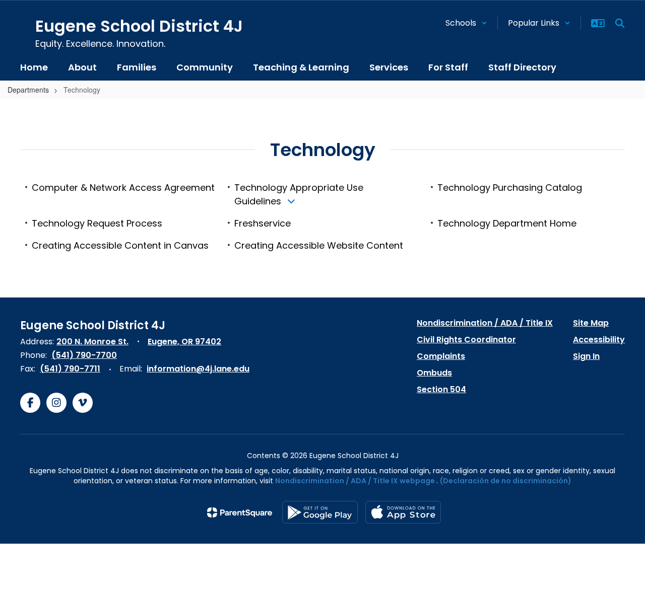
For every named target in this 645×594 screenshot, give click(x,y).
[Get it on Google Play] (320, 512)
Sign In (586, 356)
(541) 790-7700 (84, 355)
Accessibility (599, 339)
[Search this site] (620, 23)
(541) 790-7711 (70, 369)
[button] (466, 23)
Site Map (591, 323)
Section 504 (441, 389)
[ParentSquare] (240, 512)
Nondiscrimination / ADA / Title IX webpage (355, 481)
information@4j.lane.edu (198, 369)
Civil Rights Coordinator (466, 339)
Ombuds (434, 373)
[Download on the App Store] (403, 512)
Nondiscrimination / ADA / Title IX (485, 323)
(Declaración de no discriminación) (505, 481)
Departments (28, 90)
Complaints (441, 356)
